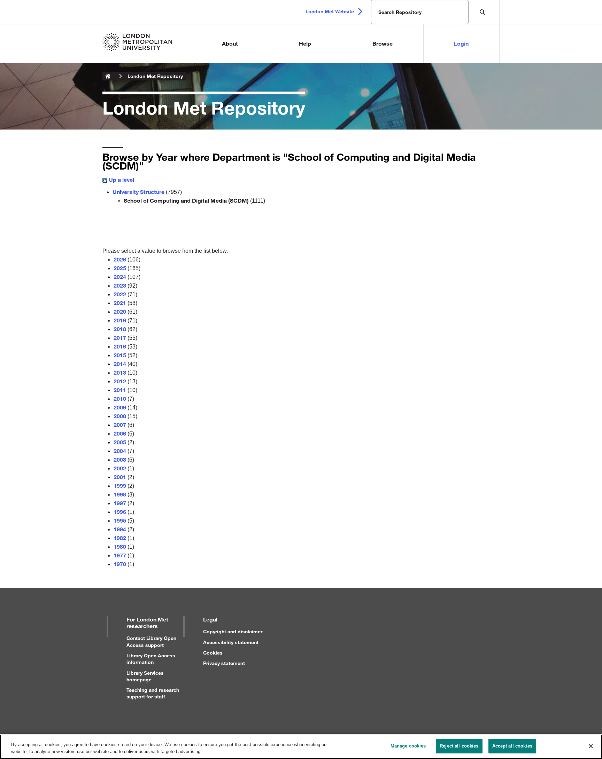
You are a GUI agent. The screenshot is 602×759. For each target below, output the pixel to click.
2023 (120, 285)
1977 (120, 555)
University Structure (138, 191)
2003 (120, 459)
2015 (120, 355)
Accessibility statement (230, 642)
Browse (382, 43)
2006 (120, 433)
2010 (120, 398)
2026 (120, 259)
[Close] (591, 746)
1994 (120, 529)
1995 (120, 520)
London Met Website (330, 11)
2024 (120, 276)
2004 (120, 450)
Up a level (120, 179)
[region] (301, 746)
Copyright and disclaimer (232, 631)
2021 (120, 302)
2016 (120, 346)
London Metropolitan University (108, 76)
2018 (120, 329)
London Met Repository (155, 76)
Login (461, 43)
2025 (120, 268)
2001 (120, 477)
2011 (120, 389)
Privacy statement (224, 663)
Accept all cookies (512, 746)
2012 (120, 381)
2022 (120, 294)
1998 (120, 494)
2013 (120, 372)
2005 (120, 442)
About (230, 43)
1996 (120, 511)
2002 (120, 468)
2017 (120, 337)
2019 (120, 320)
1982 (120, 537)
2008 (120, 416)
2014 (120, 363)
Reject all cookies (459, 746)
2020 (120, 311)
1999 (120, 485)
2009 (120, 407)
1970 (120, 564)
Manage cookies (408, 746)
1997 (120, 503)
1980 (120, 546)
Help (305, 43)
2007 (120, 424)
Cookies (213, 653)
